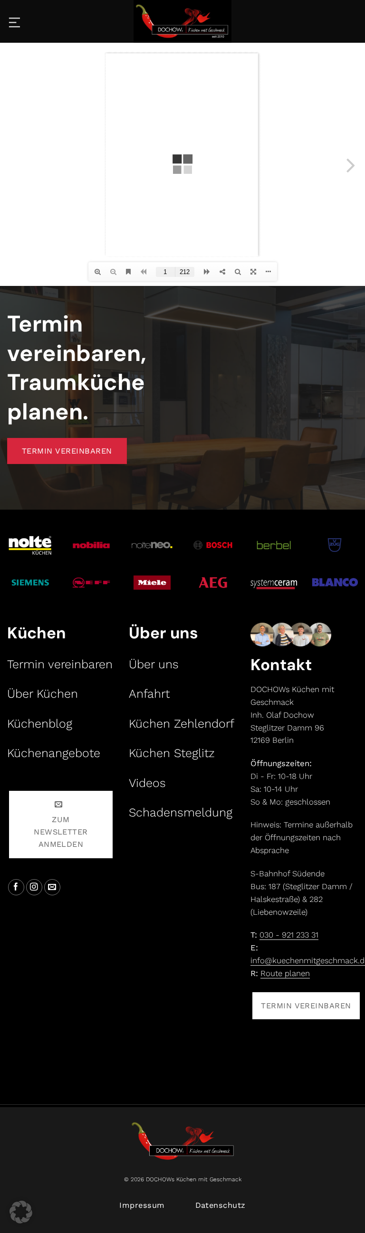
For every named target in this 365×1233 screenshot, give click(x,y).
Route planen (285, 973)
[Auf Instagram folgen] (34, 887)
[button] (21, 1212)
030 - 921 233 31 (288, 934)
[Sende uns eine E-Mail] (52, 887)
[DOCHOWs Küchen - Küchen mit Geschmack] (182, 21)
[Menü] (15, 21)
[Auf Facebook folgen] (16, 887)
